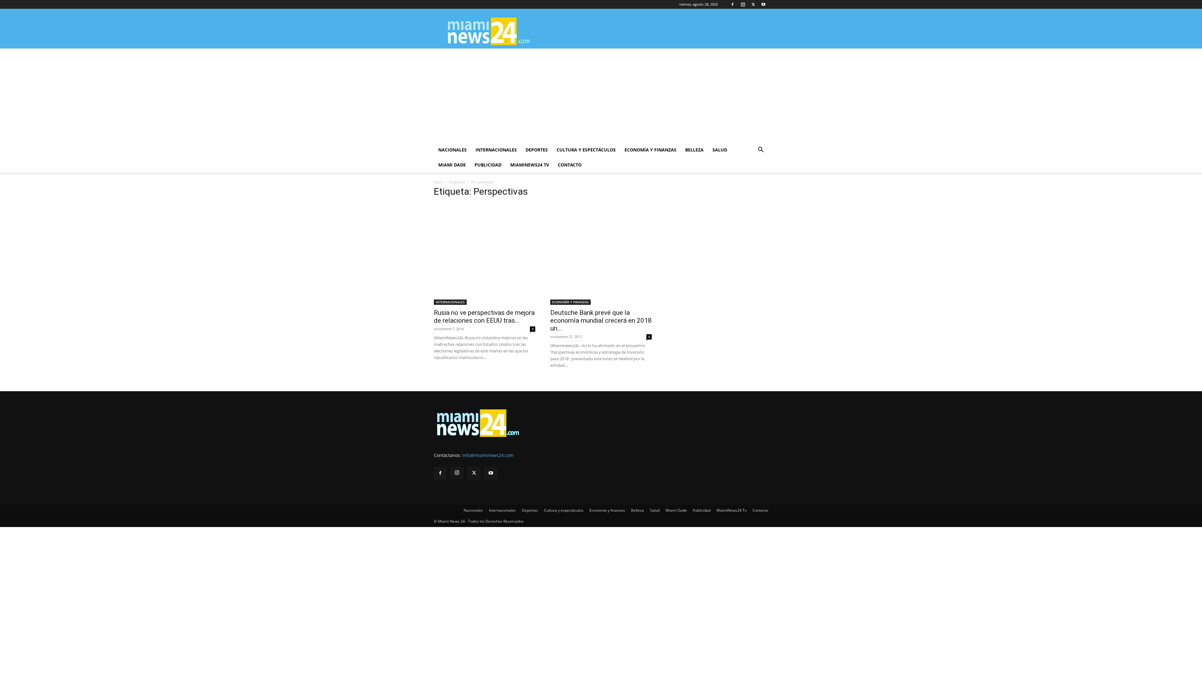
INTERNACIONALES (450, 302)
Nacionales (452, 150)
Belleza (694, 150)
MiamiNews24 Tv (529, 165)
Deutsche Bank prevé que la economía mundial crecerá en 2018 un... (601, 320)
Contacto (570, 165)
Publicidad (488, 165)
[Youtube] (763, 4)
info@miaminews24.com (488, 455)
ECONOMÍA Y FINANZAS (570, 302)
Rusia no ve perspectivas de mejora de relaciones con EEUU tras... (484, 316)
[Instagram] (742, 4)
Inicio (438, 182)
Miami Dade (452, 165)
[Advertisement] (601, 95)
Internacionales (496, 150)
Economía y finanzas (650, 150)
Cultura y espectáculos (586, 150)
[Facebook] (732, 4)
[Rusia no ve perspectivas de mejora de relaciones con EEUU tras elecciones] (484, 254)
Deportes (537, 150)
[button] (760, 150)
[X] (753, 4)
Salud (719, 150)
